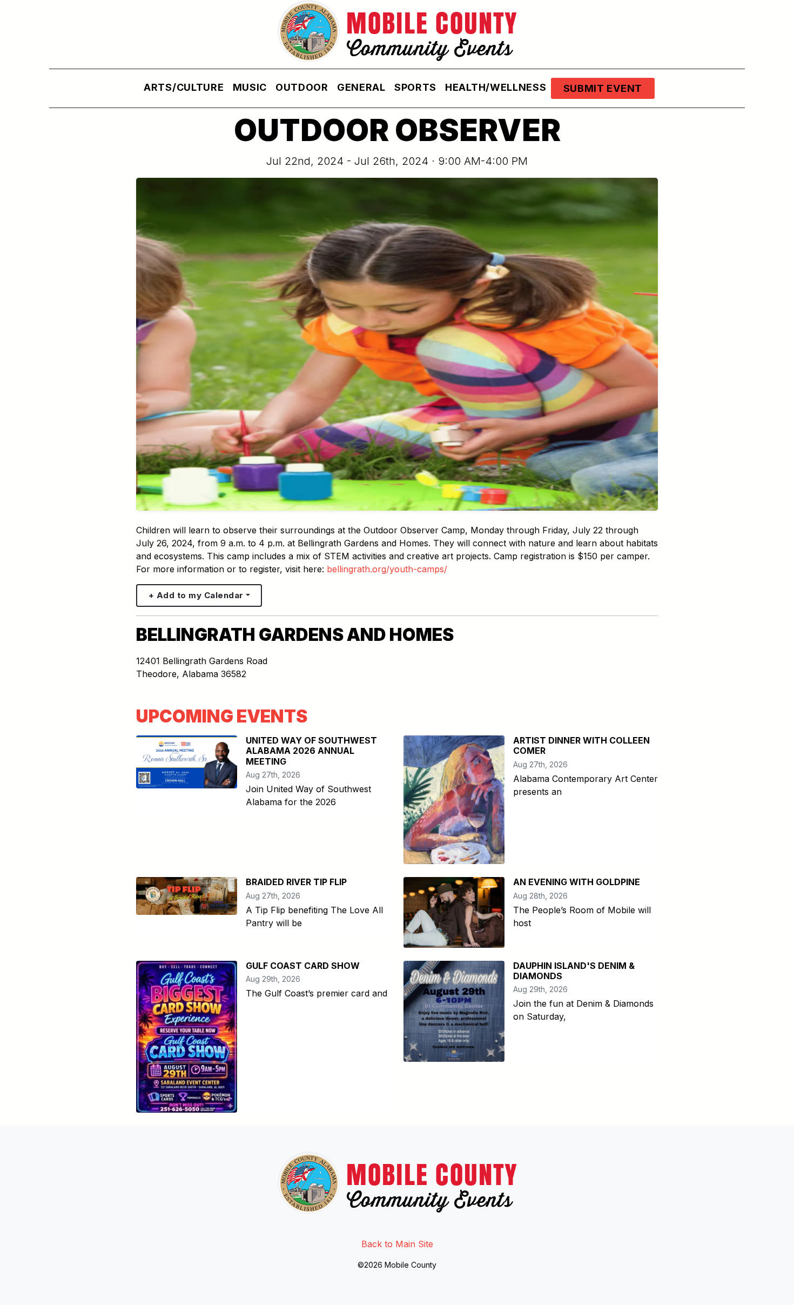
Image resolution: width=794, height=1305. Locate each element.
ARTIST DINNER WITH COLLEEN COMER (581, 745)
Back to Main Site (397, 1244)
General (361, 87)
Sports (415, 87)
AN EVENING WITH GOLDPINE (576, 881)
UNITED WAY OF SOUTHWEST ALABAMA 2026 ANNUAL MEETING (311, 750)
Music (250, 87)
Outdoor (301, 87)
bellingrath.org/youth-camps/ (387, 569)
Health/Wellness (496, 87)
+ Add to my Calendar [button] (196, 595)
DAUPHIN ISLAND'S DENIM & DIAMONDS (574, 970)
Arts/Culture (184, 87)
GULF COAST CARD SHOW (303, 965)
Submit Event (602, 88)
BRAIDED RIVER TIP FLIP (296, 881)
